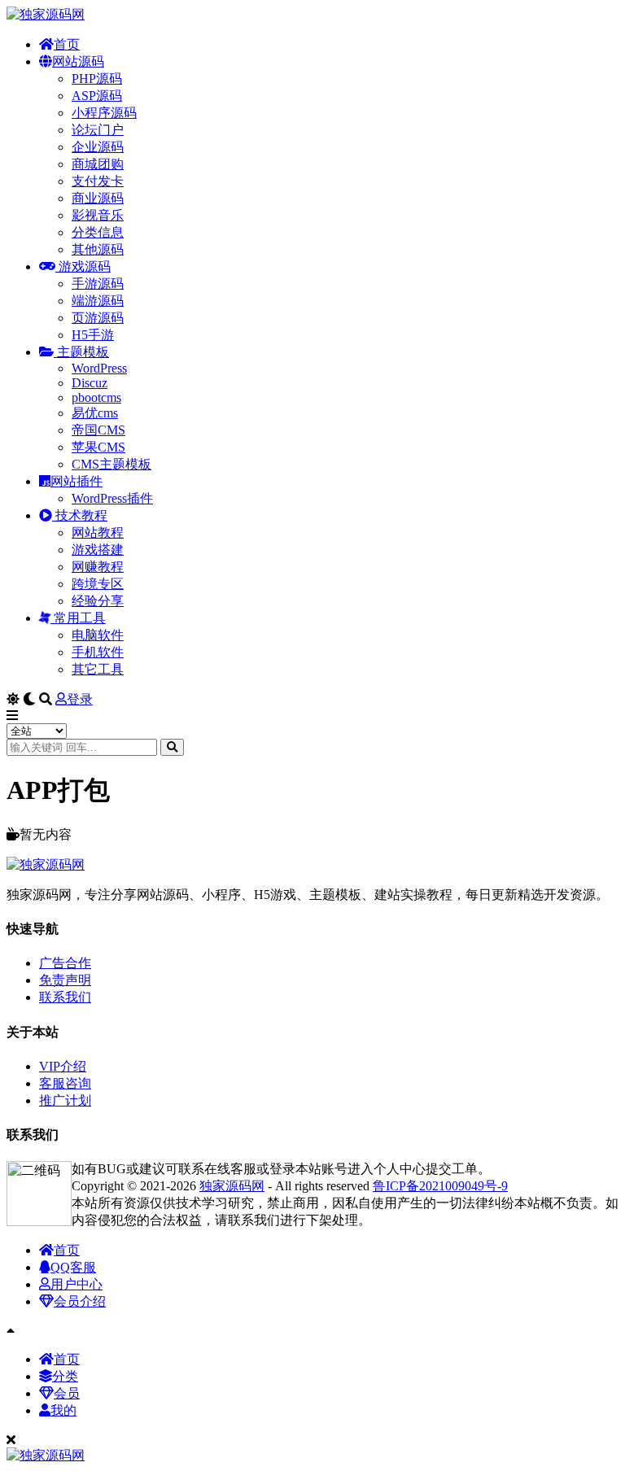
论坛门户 (98, 130)
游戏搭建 (98, 550)
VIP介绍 (62, 1066)
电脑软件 (98, 635)
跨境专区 (98, 584)
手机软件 (98, 652)
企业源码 (98, 147)
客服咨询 (65, 1083)
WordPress (99, 368)
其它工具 (98, 669)
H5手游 (93, 335)
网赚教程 (98, 567)
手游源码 (98, 283)
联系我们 (65, 997)
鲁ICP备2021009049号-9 (440, 1186)
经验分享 (98, 601)
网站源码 (78, 61)
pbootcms (96, 397)
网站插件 (76, 481)
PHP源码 (97, 78)
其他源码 (98, 249)
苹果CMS (98, 447)
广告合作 (65, 963)
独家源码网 (231, 1186)
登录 (80, 699)
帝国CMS (98, 430)
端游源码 (98, 301)
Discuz (89, 383)
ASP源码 (97, 96)
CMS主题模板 (111, 464)
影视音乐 (98, 215)
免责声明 (65, 980)
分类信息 (98, 232)
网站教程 (98, 532)
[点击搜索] (172, 747)
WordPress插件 (112, 498)
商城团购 (98, 164)
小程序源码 (104, 113)
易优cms (95, 413)
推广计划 (65, 1100)
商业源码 (98, 198)
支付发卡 (98, 181)
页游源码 (98, 318)
